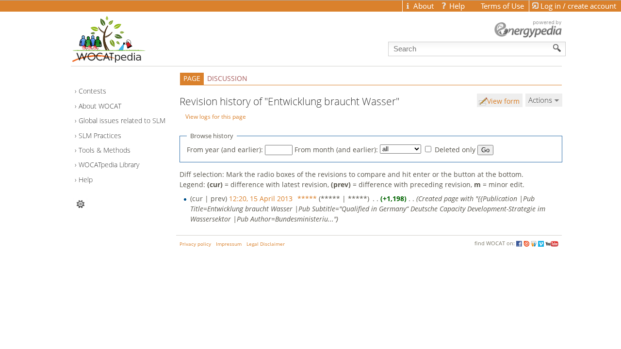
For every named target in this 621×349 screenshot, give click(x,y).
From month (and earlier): (336, 149)
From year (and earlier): (225, 149)
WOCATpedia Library (109, 164)
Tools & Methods (105, 150)
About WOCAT (100, 106)
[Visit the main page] (125, 36)
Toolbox (80, 203)
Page (191, 78)
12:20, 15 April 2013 (261, 198)
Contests (92, 90)
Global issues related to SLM (122, 120)
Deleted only (455, 149)
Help (86, 179)
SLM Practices (100, 135)
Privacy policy (195, 244)
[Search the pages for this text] (557, 48)
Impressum (229, 244)
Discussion (227, 78)
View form (503, 101)
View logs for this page (215, 116)
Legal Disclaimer (265, 244)
